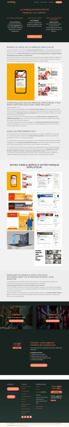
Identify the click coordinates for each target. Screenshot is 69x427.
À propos (38, 389)
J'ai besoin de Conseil (16, 321)
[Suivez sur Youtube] (31, 417)
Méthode (36, 2)
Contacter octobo (35, 37)
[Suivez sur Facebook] (25, 417)
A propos (51, 2)
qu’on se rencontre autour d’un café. (21, 425)
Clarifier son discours (25, 408)
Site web (23, 401)
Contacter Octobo (39, 365)
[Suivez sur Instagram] (28, 417)
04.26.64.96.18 (13, 389)
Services (23, 399)
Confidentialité (39, 408)
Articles (37, 386)
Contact (11, 397)
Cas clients (43, 2)
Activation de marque (25, 396)
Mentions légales (39, 406)
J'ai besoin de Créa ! (53, 321)
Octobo (15, 423)
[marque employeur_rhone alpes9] (34, 100)
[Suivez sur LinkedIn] (22, 417)
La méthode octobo (25, 391)
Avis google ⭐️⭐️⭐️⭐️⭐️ (41, 392)
